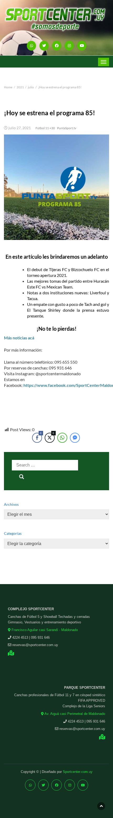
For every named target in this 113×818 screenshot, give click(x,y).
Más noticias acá (19, 337)
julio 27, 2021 (19, 128)
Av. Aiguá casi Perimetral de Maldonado (74, 714)
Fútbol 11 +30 (45, 128)
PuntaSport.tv (66, 128)
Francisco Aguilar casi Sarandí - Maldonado (44, 630)
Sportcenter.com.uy (78, 772)
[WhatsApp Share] (62, 438)
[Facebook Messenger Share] (75, 438)
